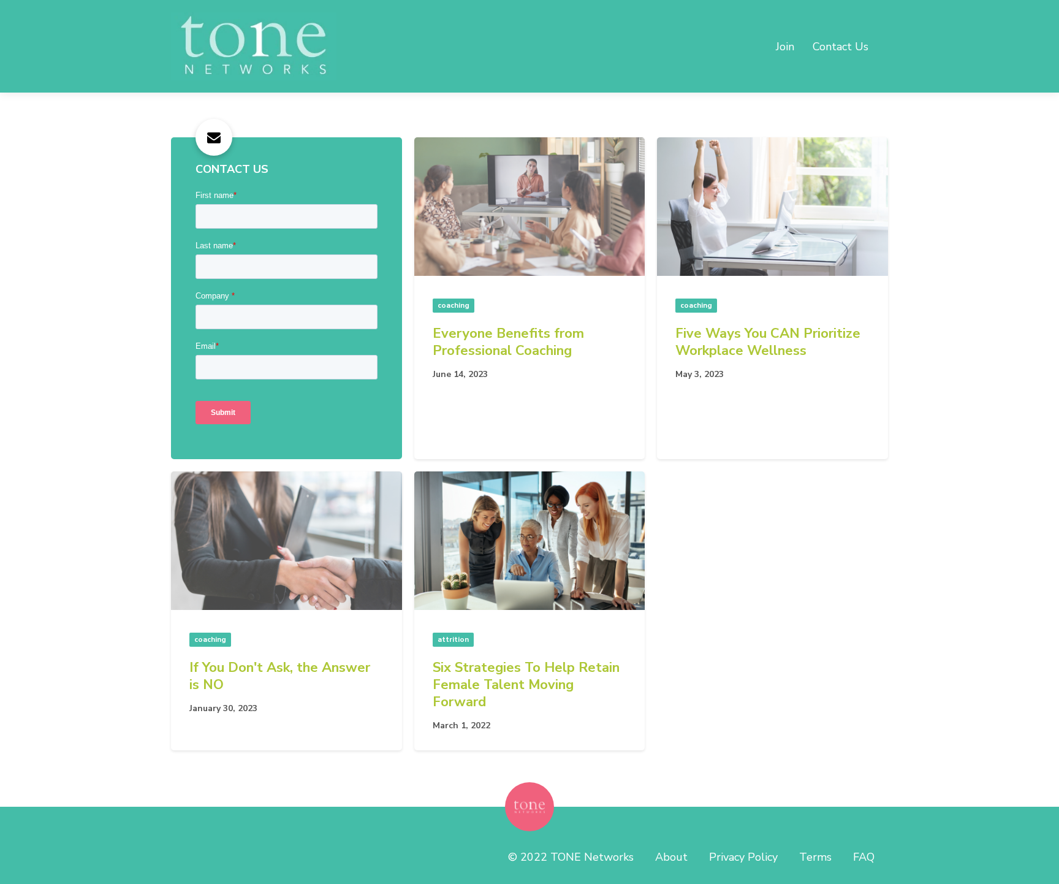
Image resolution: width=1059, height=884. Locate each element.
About (671, 857)
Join (785, 46)
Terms (815, 857)
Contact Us (840, 46)
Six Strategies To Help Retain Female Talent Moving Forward (526, 684)
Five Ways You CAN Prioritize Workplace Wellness (767, 342)
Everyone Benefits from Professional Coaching (508, 342)
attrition (453, 639)
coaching (453, 305)
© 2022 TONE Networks (571, 857)
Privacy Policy (743, 857)
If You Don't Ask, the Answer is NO (279, 676)
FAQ (864, 857)
